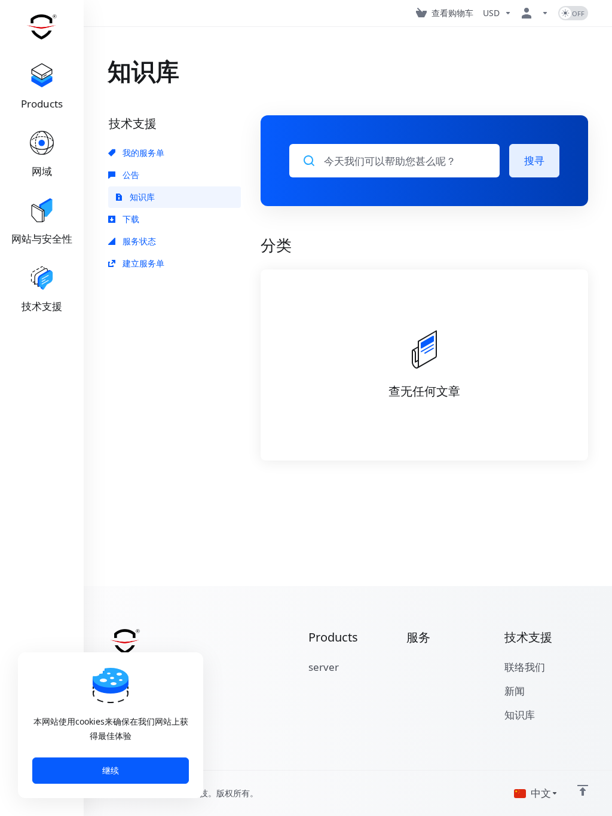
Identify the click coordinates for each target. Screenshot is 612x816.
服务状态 (138, 241)
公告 (129, 174)
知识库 (141, 197)
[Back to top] (583, 790)
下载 (129, 219)
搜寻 (534, 160)
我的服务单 (142, 152)
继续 (110, 770)
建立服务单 (142, 263)
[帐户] (534, 13)
